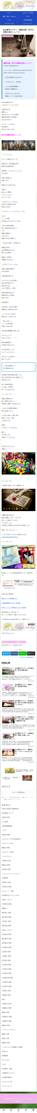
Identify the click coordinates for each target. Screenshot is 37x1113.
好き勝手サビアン (8, 645)
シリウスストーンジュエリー (11, 873)
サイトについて (7, 1086)
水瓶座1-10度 (6, 995)
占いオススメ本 (7, 1081)
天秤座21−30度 (7, 1016)
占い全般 (5, 821)
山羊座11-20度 (6, 969)
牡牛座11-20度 (6, 934)
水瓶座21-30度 (6, 1021)
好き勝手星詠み (7, 1077)
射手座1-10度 (6, 882)
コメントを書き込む (18, 792)
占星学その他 (6, 860)
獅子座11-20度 (6, 925)
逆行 (3, 999)
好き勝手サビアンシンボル (10, 641)
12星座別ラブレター (8, 1073)
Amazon (8, 619)
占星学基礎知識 (7, 826)
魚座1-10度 (5, 1038)
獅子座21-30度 (6, 938)
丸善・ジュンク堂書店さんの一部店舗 (14, 607)
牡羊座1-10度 (6, 869)
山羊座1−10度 (6, 956)
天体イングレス (7, 899)
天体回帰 (5, 878)
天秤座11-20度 (6, 1003)
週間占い (5, 908)
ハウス (4, 830)
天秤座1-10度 (6, 990)
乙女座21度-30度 (7, 977)
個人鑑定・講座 (7, 1068)
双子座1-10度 (6, 960)
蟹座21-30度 (22, 641)
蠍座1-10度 (5, 1034)
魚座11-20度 (6, 817)
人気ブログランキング (8, 633)
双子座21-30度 (6, 986)
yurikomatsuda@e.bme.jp (10, 537)
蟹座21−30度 (18, 645)
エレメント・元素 (7, 891)
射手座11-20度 (6, 917)
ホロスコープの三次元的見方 (11, 839)
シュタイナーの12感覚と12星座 (12, 1047)
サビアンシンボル (7, 843)
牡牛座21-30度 (6, 947)
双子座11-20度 (6, 973)
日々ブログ (5, 1060)
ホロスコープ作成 (7, 852)
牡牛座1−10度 (6, 921)
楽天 (14, 619)
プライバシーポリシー (9, 1029)
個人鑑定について (7, 813)
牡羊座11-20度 (6, 886)
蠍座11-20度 (6, 847)
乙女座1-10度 (6, 951)
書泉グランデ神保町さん (9, 598)
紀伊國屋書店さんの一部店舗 (11, 603)
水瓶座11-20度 (6, 1008)
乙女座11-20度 (6, 964)
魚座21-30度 (6, 834)
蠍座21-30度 (6, 865)
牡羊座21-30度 (6, 904)
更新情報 (5, 1055)
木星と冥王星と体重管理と (10, 808)
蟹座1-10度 (5, 1012)
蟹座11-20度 (6, 1025)
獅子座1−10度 (6, 912)
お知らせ (5, 1051)
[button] (31, 653)
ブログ (4, 1064)
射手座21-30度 (6, 943)
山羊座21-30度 (6, 982)
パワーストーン (7, 856)
